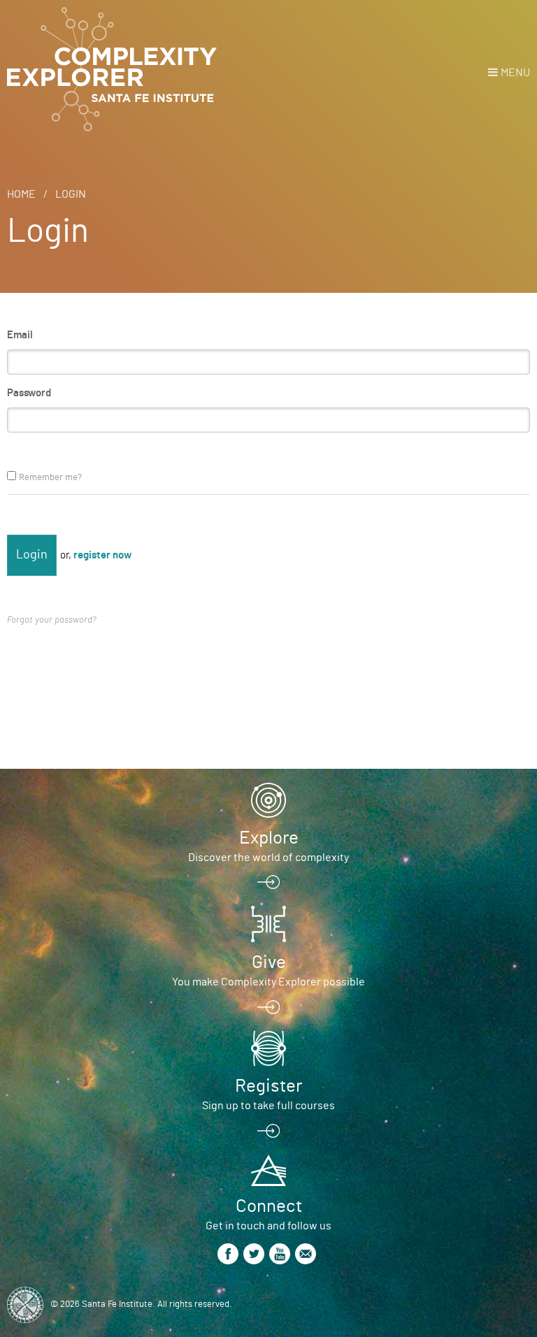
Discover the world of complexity (268, 857)
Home (21, 194)
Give (269, 962)
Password (29, 393)
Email (20, 335)
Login (70, 194)
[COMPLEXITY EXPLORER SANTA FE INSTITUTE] (112, 70)
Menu (515, 72)
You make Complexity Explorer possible (268, 982)
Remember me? (50, 477)
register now (102, 555)
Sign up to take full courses (268, 1105)
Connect (269, 1206)
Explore (269, 838)
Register (268, 1086)
